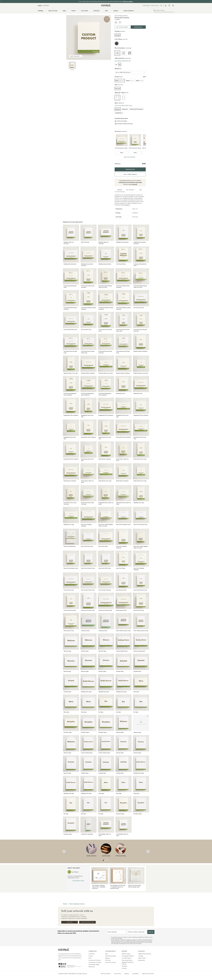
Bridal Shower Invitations (105, 459)
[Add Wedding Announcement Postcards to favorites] (148, 226)
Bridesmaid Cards (120, 393)
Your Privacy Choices (110, 962)
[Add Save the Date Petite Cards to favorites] (78, 313)
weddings (46, 5)
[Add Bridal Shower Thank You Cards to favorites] (130, 443)
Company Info (93, 951)
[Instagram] (65, 964)
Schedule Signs (120, 671)
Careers (91, 956)
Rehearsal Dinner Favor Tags (71, 373)
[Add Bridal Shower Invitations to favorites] (113, 443)
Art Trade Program (126, 958)
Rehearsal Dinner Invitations (140, 351)
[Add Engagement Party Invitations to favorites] (78, 399)
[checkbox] (122, 152)
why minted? (130, 189)
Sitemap (127, 973)
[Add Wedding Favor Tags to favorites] (148, 486)
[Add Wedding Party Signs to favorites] (95, 675)
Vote (161, 5)
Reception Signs (68, 732)
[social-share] (116, 22)
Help (106, 954)
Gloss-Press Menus (103, 546)
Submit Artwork (155, 5)
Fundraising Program (127, 960)
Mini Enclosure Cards (121, 610)
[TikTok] (63, 964)
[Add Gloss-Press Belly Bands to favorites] (78, 530)
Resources (141, 951)
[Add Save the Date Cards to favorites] (148, 291)
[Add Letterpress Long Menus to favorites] (95, 818)
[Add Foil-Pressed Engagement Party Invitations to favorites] (78, 377)
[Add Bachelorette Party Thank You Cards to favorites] (78, 486)
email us (127, 205)
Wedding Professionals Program (127, 963)
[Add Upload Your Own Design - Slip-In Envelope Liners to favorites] (143, 868)
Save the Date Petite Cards (70, 329)
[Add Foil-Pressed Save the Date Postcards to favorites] (148, 313)
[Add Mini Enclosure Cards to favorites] (130, 594)
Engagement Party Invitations (71, 415)
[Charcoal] (117, 43)
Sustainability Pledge (94, 964)
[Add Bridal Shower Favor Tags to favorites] (148, 443)
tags (140, 189)
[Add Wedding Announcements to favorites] (130, 226)
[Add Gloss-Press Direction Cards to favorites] (148, 508)
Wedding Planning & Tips (144, 954)
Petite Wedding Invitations (121, 15)
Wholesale (124, 966)
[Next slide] (77, 65)
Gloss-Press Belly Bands (69, 546)
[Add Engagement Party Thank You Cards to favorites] (113, 486)
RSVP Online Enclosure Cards (123, 630)
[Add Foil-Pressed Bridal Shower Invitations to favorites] (95, 270)
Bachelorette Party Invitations (88, 437)
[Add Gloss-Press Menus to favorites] (113, 530)
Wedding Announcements (122, 242)
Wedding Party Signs (86, 691)
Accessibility (135, 973)
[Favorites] (169, 5)
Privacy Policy (117, 973)
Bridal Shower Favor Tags (140, 459)
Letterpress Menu (85, 630)
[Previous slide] (67, 65)
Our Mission (92, 954)
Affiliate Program (126, 954)
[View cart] (173, 5)
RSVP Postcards (85, 242)
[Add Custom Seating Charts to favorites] (130, 635)
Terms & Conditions (105, 973)
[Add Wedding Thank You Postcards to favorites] (78, 226)
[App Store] (62, 967)
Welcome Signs (67, 651)
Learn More (69, 922)
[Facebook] (59, 964)
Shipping (107, 958)
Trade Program (146, 5)
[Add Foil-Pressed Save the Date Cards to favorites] (113, 313)
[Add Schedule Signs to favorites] (130, 655)
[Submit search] (155, 10)
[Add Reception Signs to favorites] (78, 716)
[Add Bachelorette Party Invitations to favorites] (95, 421)
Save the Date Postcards (105, 590)
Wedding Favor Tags (139, 502)
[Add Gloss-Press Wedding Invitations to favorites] (95, 508)
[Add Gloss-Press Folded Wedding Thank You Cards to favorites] (113, 508)
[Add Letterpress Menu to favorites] (95, 614)
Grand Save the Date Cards (88, 610)
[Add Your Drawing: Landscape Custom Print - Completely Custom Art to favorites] (107, 868)
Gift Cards (107, 960)
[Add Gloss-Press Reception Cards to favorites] (130, 508)
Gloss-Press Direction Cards (140, 524)
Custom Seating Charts (122, 651)
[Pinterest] (61, 964)
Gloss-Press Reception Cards (123, 524)
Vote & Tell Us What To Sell (87, 922)
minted (40, 5)
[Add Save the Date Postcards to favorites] (113, 574)
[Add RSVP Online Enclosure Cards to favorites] (130, 614)
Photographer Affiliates (128, 956)
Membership (141, 960)
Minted (117, 19)
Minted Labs (92, 966)
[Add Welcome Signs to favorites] (78, 635)
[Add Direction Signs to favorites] (78, 655)
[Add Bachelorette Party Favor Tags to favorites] (113, 421)
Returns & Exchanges (110, 956)
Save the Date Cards (139, 307)
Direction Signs (67, 671)
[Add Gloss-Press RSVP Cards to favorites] (95, 530)
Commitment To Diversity (95, 962)
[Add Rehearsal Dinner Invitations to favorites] (148, 335)
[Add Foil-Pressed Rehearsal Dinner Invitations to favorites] (95, 291)
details (120, 189)
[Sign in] (165, 5)
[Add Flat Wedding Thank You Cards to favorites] (113, 818)
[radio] (117, 35)
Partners (124, 951)
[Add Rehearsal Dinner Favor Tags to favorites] (78, 357)
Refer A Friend (142, 958)
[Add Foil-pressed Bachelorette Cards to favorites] (148, 248)
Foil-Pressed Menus (121, 264)
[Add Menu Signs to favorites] (148, 675)
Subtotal (117, 164)
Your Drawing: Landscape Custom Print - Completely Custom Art (98, 887)
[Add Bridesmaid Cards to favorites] (130, 377)
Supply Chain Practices (148, 973)
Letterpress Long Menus (87, 834)
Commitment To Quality (95, 960)
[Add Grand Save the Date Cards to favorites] (95, 594)
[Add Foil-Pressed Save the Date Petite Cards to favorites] (130, 313)
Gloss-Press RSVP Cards (87, 546)
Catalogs (140, 956)
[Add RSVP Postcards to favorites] (95, 226)
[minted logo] (106, 5)
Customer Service (110, 951)
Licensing (124, 968)
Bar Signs (101, 712)
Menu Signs (136, 691)
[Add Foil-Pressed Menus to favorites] (130, 248)
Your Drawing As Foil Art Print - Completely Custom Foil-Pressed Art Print (117, 887)
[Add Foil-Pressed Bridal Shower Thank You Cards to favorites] (113, 270)
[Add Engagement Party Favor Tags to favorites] (95, 399)
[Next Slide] (143, 140)
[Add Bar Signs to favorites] (113, 696)
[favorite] (120, 22)
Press (90, 958)
